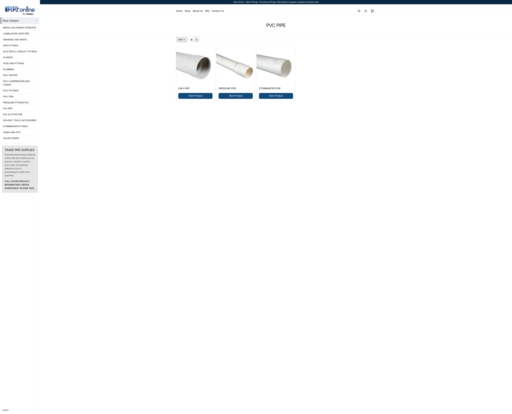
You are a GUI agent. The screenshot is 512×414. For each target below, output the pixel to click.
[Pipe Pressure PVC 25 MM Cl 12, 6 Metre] (235, 65)
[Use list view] (196, 39)
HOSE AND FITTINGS (13, 63)
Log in (5, 410)
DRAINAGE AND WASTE (15, 39)
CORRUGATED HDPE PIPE (16, 33)
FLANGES (8, 57)
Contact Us (218, 10)
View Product (195, 96)
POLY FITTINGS (11, 90)
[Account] (365, 11)
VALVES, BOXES (11, 138)
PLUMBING (8, 69)
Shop (187, 10)
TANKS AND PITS (11, 132)
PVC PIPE (7, 108)
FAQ (207, 10)
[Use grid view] (191, 39)
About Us (198, 10)
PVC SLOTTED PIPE (13, 114)
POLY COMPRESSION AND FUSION (16, 83)
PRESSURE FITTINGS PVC (16, 102)
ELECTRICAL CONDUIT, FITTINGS (20, 51)
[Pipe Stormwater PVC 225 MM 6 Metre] (276, 65)
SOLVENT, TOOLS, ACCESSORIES (19, 120)
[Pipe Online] (20, 10)
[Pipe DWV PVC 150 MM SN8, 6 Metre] (195, 65)
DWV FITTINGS (10, 45)
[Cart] (373, 11)
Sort (180, 39)
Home (179, 10)
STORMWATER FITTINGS (15, 126)
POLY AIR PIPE (10, 75)
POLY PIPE (8, 96)
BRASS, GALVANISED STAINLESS (19, 27)
